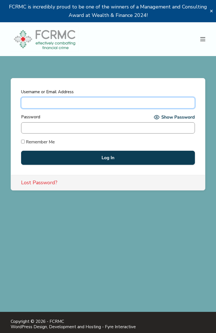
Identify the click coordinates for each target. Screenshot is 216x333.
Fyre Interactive (120, 327)
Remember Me (40, 142)
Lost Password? (39, 182)
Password (30, 117)
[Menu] (202, 39)
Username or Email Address (47, 92)
